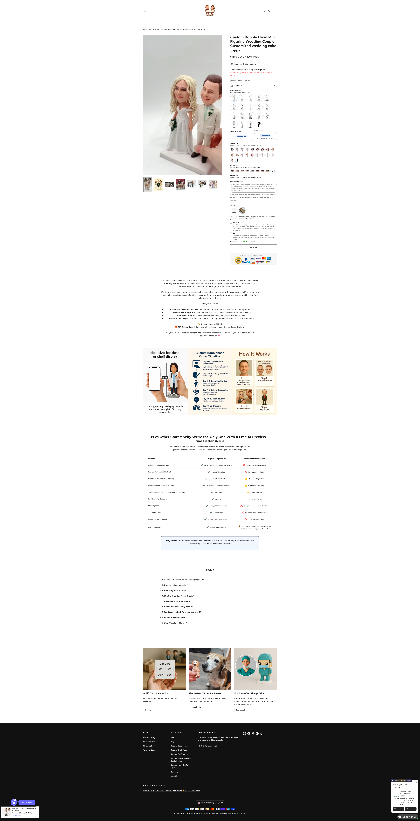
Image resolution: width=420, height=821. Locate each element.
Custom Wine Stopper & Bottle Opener (181, 759)
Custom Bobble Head (179, 746)
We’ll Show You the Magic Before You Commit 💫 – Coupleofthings (171, 790)
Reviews (174, 772)
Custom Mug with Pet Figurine (180, 766)
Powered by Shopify (239, 813)
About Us (174, 776)
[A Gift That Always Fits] (164, 669)
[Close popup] (416, 782)
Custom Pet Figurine (179, 754)
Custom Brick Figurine (180, 750)
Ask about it (411, 809)
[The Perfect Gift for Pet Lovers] (210, 669)
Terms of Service (150, 750)
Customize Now (196, 707)
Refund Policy (149, 738)
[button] (14, 802)
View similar (398, 809)
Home (145, 29)
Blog (172, 742)
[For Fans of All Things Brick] (255, 669)
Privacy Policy (149, 742)
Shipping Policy (149, 746)
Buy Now (148, 710)
